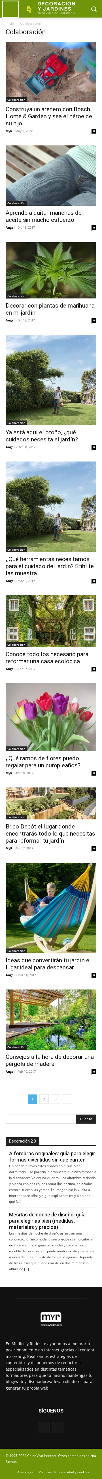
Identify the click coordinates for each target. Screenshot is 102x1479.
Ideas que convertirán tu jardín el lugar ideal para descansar (48, 964)
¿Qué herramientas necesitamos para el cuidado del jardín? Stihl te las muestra (50, 566)
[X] (57, 1427)
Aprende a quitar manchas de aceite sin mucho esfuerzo (44, 216)
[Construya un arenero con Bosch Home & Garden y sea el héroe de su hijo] (51, 72)
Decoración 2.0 (22, 1141)
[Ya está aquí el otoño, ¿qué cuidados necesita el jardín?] (51, 380)
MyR (9, 131)
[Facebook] (44, 1427)
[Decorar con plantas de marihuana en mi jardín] (51, 270)
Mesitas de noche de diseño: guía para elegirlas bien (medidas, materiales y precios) (47, 1221)
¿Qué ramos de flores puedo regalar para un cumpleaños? (43, 762)
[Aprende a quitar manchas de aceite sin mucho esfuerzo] (51, 175)
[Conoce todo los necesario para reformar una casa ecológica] (51, 621)
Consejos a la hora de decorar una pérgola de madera (50, 1060)
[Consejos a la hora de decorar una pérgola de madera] (51, 1019)
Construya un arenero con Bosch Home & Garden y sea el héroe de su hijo (49, 116)
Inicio (10, 23)
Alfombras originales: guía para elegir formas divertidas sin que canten (52, 1156)
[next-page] (67, 1099)
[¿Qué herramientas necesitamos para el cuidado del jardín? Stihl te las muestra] (51, 506)
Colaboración (16, 100)
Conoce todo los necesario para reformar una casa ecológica (47, 658)
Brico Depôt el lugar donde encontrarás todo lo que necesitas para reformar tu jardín (50, 833)
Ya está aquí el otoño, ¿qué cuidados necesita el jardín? (42, 436)
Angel (10, 227)
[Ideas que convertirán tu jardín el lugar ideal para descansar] (51, 908)
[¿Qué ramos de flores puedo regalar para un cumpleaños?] (51, 717)
